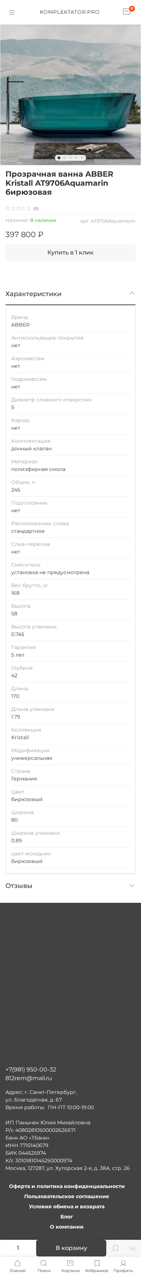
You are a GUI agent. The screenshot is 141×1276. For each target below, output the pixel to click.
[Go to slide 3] (70, 157)
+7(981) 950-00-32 (30, 1069)
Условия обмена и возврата (66, 1206)
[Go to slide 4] (76, 157)
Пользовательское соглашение (66, 1196)
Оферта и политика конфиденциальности (67, 1186)
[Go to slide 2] (64, 157)
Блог (66, 1216)
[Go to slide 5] (82, 157)
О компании (67, 1227)
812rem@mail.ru (28, 1078)
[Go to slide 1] (58, 157)
